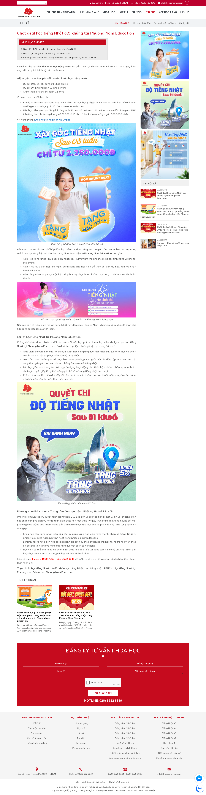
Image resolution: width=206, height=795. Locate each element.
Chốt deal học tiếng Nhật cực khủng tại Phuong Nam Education (171, 196)
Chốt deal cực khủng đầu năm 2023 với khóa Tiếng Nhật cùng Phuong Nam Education (75, 615)
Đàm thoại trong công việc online (125, 758)
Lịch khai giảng (89, 12)
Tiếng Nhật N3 (169, 733)
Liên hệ (184, 12)
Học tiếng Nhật (122, 23)
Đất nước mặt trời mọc (165, 23)
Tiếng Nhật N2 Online (125, 738)
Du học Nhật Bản (142, 23)
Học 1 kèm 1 (169, 743)
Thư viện (137, 12)
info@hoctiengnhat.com (172, 3)
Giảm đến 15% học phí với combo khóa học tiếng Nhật (49, 49)
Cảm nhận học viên (37, 728)
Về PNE (37, 723)
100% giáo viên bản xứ (169, 753)
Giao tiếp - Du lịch (169, 748)
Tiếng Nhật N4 (169, 728)
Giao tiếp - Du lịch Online (125, 748)
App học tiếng (168, 12)
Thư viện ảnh (37, 733)
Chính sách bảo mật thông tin (90, 782)
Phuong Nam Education (61, 12)
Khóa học (109, 12)
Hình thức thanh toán (119, 782)
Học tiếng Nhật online (125, 717)
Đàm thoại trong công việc (169, 758)
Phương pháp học (81, 748)
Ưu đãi (81, 733)
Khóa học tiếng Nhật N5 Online (52, 119)
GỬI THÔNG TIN (103, 693)
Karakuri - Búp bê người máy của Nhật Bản (173, 244)
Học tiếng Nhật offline (169, 717)
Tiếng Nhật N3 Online (125, 733)
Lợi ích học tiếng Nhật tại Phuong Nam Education (47, 53)
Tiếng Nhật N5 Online (125, 723)
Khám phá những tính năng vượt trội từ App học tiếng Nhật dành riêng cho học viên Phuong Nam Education (34, 616)
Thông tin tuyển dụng (37, 743)
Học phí (123, 12)
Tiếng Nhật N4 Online (125, 728)
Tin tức (150, 12)
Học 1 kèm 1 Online (125, 743)
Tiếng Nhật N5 (169, 723)
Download (81, 743)
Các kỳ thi (184, 23)
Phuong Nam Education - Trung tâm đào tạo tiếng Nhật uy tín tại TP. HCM (59, 57)
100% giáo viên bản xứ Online (125, 753)
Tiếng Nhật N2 (169, 738)
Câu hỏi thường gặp (36, 738)
